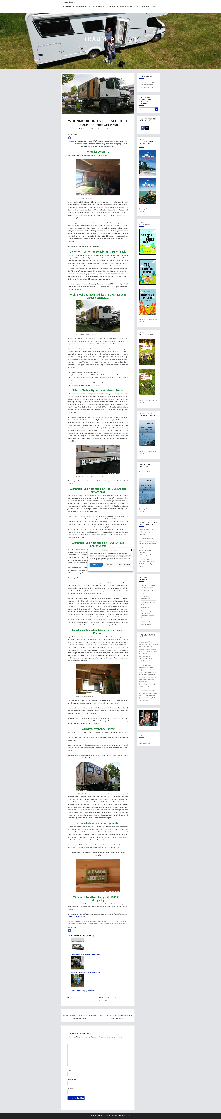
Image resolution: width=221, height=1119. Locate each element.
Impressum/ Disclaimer (121, 569)
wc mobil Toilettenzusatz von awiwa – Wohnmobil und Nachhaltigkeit (79, 1015)
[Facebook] (143, 128)
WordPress (115, 1115)
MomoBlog (142, 559)
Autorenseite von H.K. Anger (84, 6)
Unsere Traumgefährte (126, 6)
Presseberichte (113, 6)
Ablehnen (109, 564)
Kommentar (72, 1042)
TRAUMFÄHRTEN (69, 2)
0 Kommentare (112, 128)
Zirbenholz (85, 568)
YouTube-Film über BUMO (76, 917)
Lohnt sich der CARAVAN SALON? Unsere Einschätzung (148, 605)
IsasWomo (142, 548)
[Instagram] (147, 128)
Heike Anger (100, 128)
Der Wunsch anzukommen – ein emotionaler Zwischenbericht (148, 596)
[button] (130, 550)
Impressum (66, 11)
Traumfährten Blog (68, 6)
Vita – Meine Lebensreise (142, 6)
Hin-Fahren (142, 539)
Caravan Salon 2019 (80, 141)
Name (70, 1070)
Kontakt (154, 6)
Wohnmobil (105, 998)
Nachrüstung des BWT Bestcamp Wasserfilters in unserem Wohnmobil (116, 1015)
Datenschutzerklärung (99, 569)
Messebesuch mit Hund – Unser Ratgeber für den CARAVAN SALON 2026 (148, 84)
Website (70, 1088)
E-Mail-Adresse (73, 1079)
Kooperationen (100, 6)
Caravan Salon (74, 998)
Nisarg (128, 1115)
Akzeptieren (96, 564)
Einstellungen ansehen (124, 564)
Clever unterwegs (144, 529)
